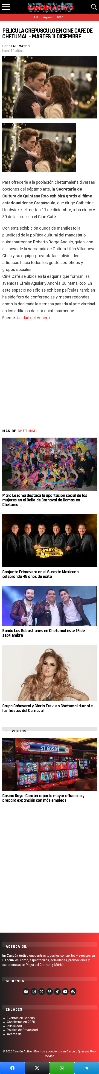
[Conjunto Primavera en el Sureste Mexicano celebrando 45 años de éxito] (49, 540)
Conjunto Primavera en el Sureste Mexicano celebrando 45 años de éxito (40, 574)
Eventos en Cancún (21, 1018)
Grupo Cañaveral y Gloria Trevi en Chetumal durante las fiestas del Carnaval (47, 708)
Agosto (48, 17)
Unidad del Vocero (33, 317)
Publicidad (14, 1026)
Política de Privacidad (22, 1030)
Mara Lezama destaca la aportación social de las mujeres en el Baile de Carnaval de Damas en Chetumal (44, 500)
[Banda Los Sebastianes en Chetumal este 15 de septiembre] (49, 606)
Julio (36, 17)
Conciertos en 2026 (21, 1022)
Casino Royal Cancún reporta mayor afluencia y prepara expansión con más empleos (43, 798)
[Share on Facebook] (12, 1068)
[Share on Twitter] (37, 1068)
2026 (60, 17)
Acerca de (14, 1034)
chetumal (28, 430)
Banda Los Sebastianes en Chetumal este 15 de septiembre (43, 633)
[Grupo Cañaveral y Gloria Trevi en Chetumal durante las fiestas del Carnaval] (49, 673)
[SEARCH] (94, 6)
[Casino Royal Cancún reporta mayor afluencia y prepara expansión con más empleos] (49, 764)
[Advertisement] (49, 377)
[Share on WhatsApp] (62, 1068)
